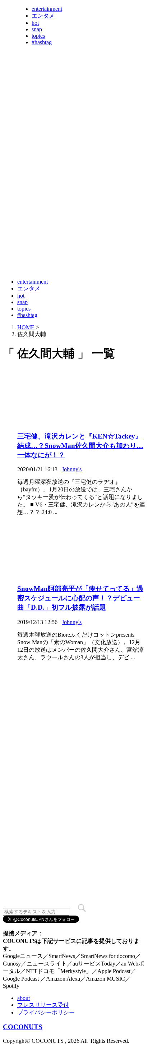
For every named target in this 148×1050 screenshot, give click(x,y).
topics (38, 36)
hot (35, 23)
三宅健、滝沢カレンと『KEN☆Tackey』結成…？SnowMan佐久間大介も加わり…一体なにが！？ (80, 445)
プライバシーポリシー (46, 1012)
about (23, 998)
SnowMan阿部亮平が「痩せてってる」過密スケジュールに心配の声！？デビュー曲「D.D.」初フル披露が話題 (80, 598)
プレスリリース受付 (43, 1005)
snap (37, 29)
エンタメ (43, 16)
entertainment (47, 9)
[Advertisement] (74, 197)
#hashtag (42, 42)
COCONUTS (22, 1027)
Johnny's (72, 469)
